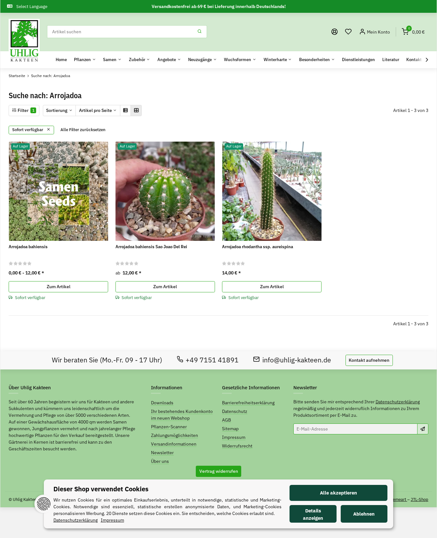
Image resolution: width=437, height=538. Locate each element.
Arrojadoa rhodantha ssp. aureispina (257, 246)
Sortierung (57, 110)
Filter (26, 110)
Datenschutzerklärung (398, 402)
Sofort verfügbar (28, 129)
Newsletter (162, 452)
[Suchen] (200, 31)
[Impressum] (335, 32)
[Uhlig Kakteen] (24, 41)
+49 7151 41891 (212, 360)
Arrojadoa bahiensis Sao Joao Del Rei (151, 246)
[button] (348, 32)
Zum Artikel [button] (58, 286)
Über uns (160, 461)
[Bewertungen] (20, 263)
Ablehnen (364, 514)
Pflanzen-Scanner (169, 427)
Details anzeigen (313, 514)
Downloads (162, 403)
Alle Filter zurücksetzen (83, 129)
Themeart (397, 499)
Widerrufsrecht (237, 446)
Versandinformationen (173, 444)
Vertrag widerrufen (218, 471)
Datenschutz (234, 411)
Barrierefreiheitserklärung (248, 403)
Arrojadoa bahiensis (28, 246)
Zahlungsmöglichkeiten (174, 435)
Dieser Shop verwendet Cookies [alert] (100, 489)
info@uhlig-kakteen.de (296, 360)
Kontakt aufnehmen (369, 360)
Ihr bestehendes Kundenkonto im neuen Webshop (182, 414)
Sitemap (230, 428)
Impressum (233, 437)
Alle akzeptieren (338, 493)
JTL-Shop (419, 499)
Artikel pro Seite (95, 110)
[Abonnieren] (422, 428)
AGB (226, 420)
